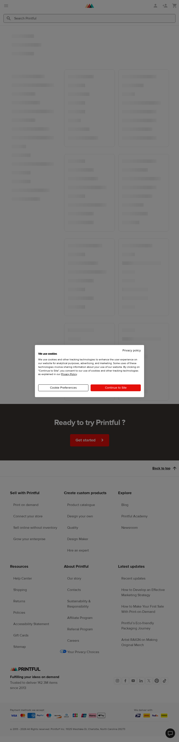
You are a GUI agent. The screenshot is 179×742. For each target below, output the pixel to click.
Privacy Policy (69, 374)
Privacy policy (131, 350)
